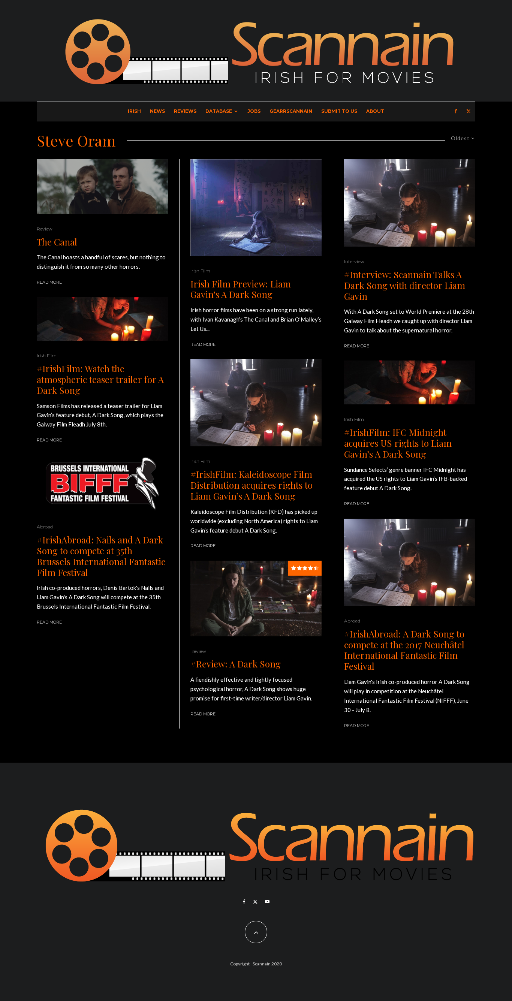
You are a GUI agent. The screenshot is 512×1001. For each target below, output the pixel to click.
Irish (134, 111)
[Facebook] (456, 111)
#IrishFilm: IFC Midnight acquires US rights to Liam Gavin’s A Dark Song (398, 443)
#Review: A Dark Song (235, 663)
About (375, 111)
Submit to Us (339, 111)
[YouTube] (267, 901)
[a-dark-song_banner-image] (102, 319)
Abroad (45, 527)
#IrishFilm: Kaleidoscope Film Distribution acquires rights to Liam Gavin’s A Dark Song (251, 485)
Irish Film (47, 355)
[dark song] (256, 598)
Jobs (253, 111)
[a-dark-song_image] (256, 207)
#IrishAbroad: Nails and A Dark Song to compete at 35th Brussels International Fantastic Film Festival (101, 556)
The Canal (57, 241)
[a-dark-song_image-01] (256, 402)
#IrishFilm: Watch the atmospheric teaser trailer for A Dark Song (100, 379)
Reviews (185, 111)
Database (218, 111)
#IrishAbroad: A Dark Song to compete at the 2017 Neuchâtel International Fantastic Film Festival (404, 650)
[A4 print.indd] (102, 483)
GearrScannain (290, 111)
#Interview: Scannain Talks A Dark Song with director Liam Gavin (404, 285)
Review (44, 229)
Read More (49, 282)
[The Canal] (102, 186)
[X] (468, 111)
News (157, 111)
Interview (354, 261)
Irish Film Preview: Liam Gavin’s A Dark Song (240, 289)
